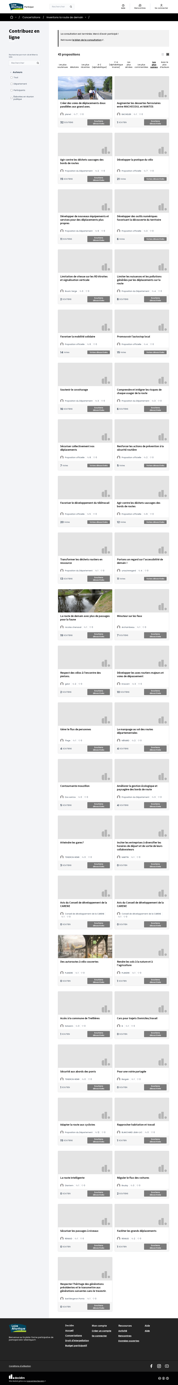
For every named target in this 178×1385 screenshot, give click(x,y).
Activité (122, 1330)
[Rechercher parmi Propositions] (38, 63)
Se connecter (99, 1335)
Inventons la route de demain (65, 17)
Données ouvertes (128, 1340)
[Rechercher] (71, 6)
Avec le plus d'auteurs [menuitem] (164, 64)
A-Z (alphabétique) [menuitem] (99, 65)
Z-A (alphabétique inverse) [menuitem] (116, 64)
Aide (147, 1330)
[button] (16, 72)
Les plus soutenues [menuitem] (63, 65)
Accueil (69, 1330)
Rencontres (124, 1335)
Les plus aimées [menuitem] (128, 64)
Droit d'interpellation (77, 1340)
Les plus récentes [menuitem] (85, 65)
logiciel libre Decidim (36, 1381)
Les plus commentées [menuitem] (141, 65)
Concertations (31, 17)
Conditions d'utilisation (20, 1366)
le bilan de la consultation (88, 40)
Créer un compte (101, 1330)
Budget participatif (76, 1345)
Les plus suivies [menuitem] (154, 64)
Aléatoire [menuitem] (74, 67)
